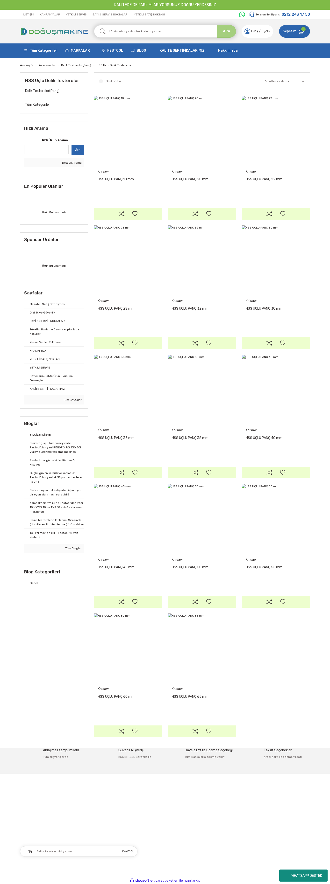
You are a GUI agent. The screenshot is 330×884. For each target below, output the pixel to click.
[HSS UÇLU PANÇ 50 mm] (202, 518)
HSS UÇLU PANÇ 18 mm (116, 179)
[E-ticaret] (164, 880)
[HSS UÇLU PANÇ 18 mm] (128, 130)
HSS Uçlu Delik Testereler (114, 65)
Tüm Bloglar (73, 548)
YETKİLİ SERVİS (76, 14)
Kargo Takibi (210, 832)
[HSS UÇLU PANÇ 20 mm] (202, 130)
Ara (77, 150)
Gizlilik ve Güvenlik (272, 811)
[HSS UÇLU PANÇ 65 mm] (202, 647)
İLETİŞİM (28, 14)
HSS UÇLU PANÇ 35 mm (116, 438)
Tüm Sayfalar (72, 400)
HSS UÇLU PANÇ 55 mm (264, 567)
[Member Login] (247, 31)
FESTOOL (115, 51)
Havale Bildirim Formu (217, 822)
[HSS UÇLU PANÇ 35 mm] (128, 389)
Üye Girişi (150, 811)
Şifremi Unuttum (156, 822)
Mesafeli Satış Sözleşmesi (278, 801)
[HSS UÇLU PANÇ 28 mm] (128, 259)
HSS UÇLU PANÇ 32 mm (190, 308)
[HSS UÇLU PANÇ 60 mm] (128, 647)
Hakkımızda (228, 51)
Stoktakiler (113, 81)
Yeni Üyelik (151, 801)
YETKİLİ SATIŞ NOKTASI (149, 14)
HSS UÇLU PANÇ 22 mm (264, 179)
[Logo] (54, 31)
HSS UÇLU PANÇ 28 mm (116, 308)
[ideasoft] (139, 880)
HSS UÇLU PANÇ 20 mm (190, 179)
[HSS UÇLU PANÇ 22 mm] (276, 130)
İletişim (206, 801)
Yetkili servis (210, 842)
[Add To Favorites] (134, 213)
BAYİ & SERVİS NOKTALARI (110, 14)
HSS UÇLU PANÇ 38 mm (190, 438)
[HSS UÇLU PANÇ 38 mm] (202, 389)
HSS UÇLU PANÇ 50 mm (190, 567)
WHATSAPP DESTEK (306, 876)
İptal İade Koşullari (272, 822)
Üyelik (265, 31)
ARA (226, 31)
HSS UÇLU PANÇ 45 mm (116, 567)
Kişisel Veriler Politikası (275, 832)
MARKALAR (80, 51)
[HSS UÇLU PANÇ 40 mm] (276, 389)
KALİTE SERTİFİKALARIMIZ (182, 51)
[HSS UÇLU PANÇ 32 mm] (202, 259)
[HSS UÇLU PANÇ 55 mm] (276, 518)
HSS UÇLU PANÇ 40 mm (264, 438)
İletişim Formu (212, 811)
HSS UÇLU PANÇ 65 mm (190, 697)
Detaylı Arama (71, 162)
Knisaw (103, 171)
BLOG (141, 51)
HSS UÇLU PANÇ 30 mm (264, 308)
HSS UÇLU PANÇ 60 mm (116, 697)
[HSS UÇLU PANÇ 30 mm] (276, 259)
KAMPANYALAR (50, 14)
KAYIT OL (128, 851)
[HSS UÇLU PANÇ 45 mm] (128, 518)
